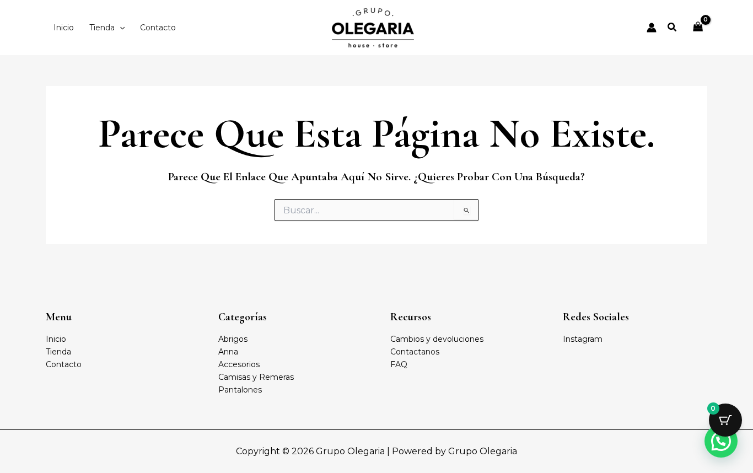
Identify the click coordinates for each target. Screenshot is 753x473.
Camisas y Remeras (256, 377)
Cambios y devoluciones (436, 339)
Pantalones (240, 390)
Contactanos (414, 352)
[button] (120, 28)
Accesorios (239, 364)
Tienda (58, 352)
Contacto (64, 364)
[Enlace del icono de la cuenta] (652, 28)
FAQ (398, 364)
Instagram (583, 339)
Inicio (56, 339)
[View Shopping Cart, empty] (698, 28)
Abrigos (233, 339)
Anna (228, 352)
